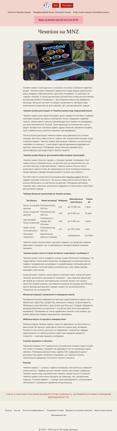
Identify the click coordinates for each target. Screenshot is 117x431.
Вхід (55, 5)
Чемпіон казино (73, 177)
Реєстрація (66, 5)
